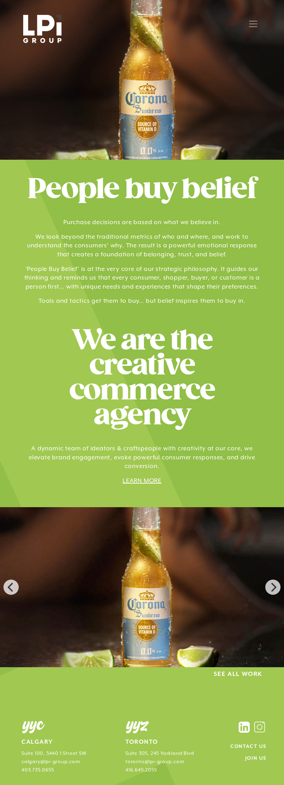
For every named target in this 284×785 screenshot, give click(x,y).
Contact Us (248, 746)
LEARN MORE (142, 480)
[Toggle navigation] (253, 23)
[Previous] (11, 587)
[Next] (273, 587)
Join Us (256, 758)
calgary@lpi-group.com (50, 761)
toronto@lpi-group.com (155, 761)
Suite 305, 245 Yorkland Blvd (159, 753)
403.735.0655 (37, 770)
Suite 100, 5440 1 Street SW (54, 753)
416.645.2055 (141, 770)
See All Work (238, 674)
